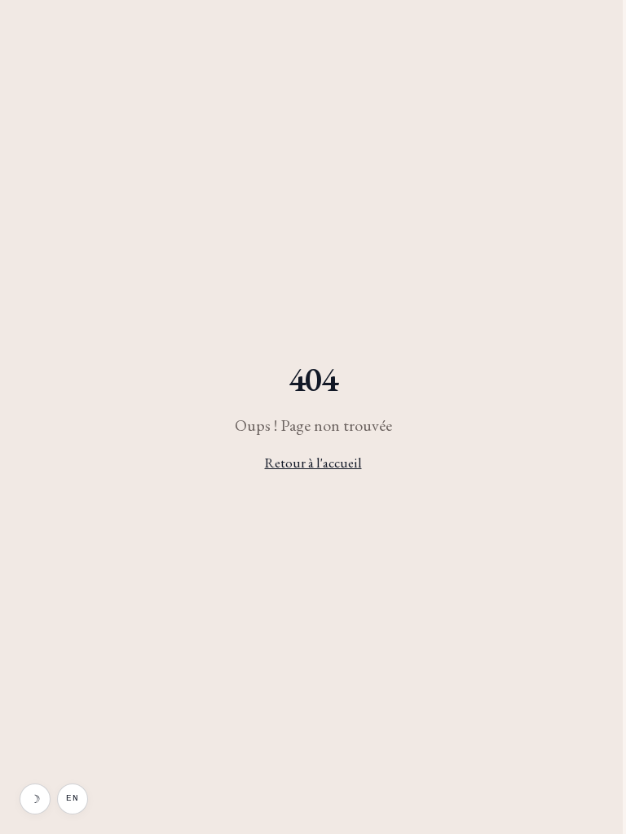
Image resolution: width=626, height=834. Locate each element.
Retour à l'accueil (313, 463)
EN (72, 798)
